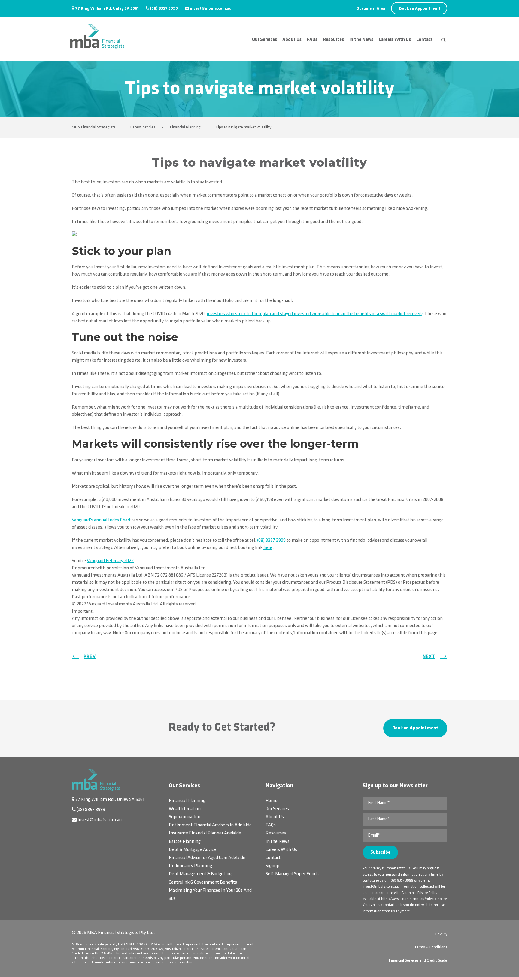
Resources (333, 39)
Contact (424, 39)
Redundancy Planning (190, 866)
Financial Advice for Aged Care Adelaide (207, 857)
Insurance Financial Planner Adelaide (205, 833)
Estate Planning (185, 841)
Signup (272, 866)
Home (272, 800)
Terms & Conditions (430, 947)
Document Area (371, 8)
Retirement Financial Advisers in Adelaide (210, 825)
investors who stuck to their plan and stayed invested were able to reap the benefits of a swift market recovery (314, 314)
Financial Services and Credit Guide (418, 960)
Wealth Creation (185, 809)
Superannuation (184, 817)
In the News (361, 39)
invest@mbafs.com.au (211, 8)
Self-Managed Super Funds (292, 874)
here (267, 547)
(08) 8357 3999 (164, 8)
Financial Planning (187, 800)
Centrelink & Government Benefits (203, 882)
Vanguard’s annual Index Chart (101, 520)
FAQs (312, 39)
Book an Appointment (419, 8)
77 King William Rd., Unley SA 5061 (109, 799)
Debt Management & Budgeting (200, 874)
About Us (292, 39)
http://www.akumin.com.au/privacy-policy (413, 899)
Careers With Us (395, 39)
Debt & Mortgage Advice (192, 849)
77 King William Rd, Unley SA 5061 (107, 8)
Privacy (441, 934)
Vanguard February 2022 (110, 561)
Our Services (264, 39)
